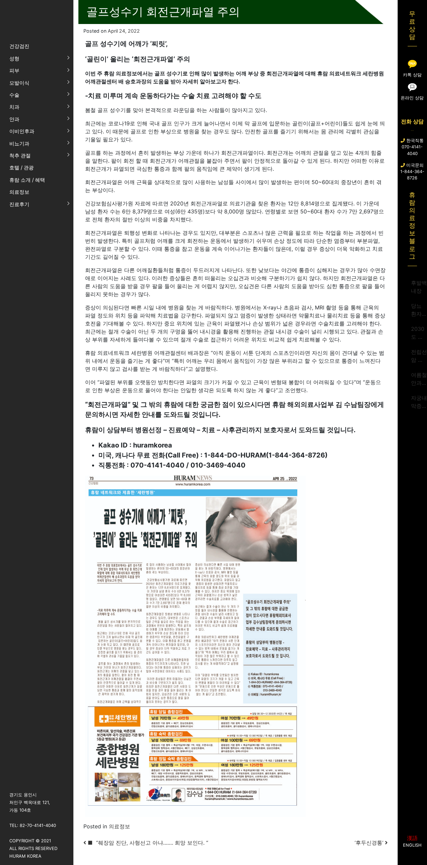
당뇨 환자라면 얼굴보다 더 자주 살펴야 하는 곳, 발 (419, 310)
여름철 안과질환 (419, 379)
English (412, 845)
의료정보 (119, 826)
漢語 (412, 838)
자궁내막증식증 (419, 402)
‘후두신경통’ (370, 842)
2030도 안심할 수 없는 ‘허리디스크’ (419, 333)
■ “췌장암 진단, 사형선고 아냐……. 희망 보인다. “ (147, 842)
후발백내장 (419, 286)
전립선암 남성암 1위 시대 (419, 356)
